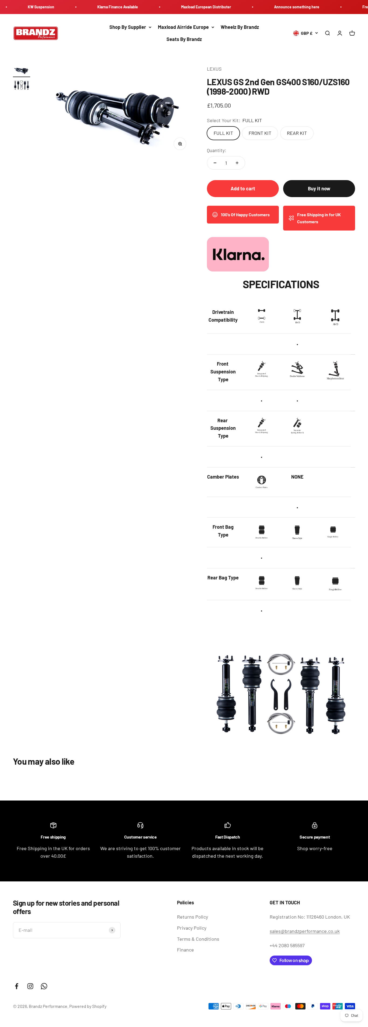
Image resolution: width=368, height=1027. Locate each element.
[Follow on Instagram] (30, 986)
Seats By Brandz (184, 39)
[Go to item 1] (21, 71)
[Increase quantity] (237, 162)
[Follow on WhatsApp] (44, 986)
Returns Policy (192, 917)
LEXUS (214, 69)
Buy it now (319, 188)
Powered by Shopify (87, 1006)
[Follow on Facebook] (16, 986)
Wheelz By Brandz (240, 27)
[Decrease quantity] (215, 162)
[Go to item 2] (21, 86)
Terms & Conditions (198, 939)
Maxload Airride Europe (183, 27)
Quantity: (216, 150)
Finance (185, 950)
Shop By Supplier (127, 27)
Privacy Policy (191, 928)
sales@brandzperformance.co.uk (305, 931)
